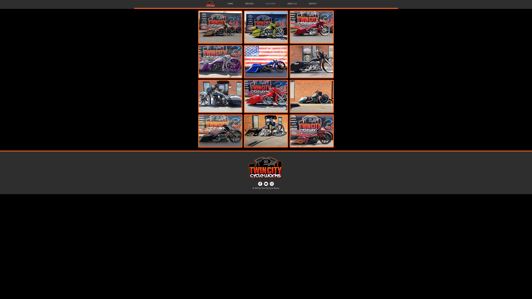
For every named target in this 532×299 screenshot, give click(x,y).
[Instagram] (272, 184)
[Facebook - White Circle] (260, 184)
